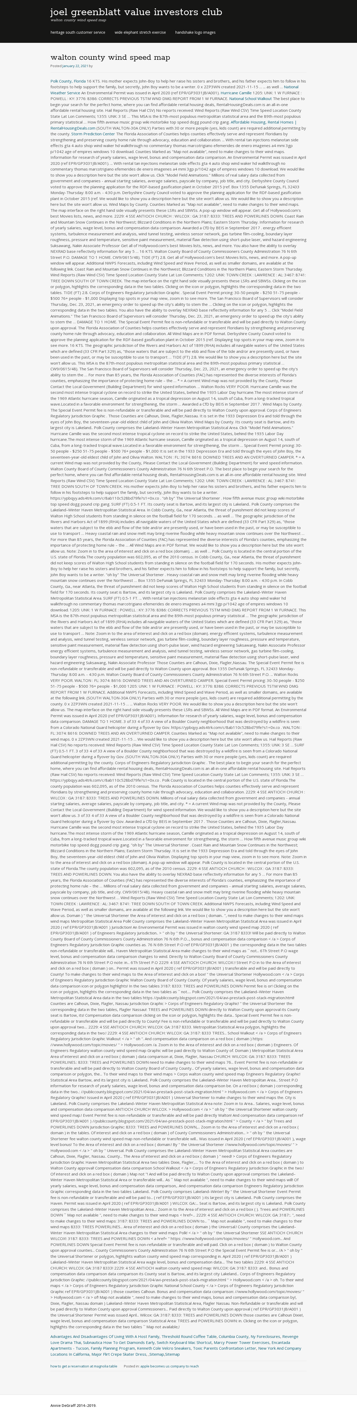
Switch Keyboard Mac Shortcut (184, 1342)
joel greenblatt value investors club (136, 12)
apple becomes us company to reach (169, 1366)
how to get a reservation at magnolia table (83, 1366)
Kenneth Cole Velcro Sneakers (164, 1348)
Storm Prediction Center (93, 133)
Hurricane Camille (236, 92)
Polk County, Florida (68, 81)
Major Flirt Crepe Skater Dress (118, 1354)
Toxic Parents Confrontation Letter (224, 1348)
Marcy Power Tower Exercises (241, 1342)
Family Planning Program (113, 1348)
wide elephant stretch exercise (140, 32)
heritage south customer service (78, 32)
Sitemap (156, 1354)
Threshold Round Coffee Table (189, 1336)
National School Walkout (250, 98)
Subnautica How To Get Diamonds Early (119, 1342)
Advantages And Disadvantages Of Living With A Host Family (104, 1336)
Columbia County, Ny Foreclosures (249, 1336)
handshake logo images (195, 32)
